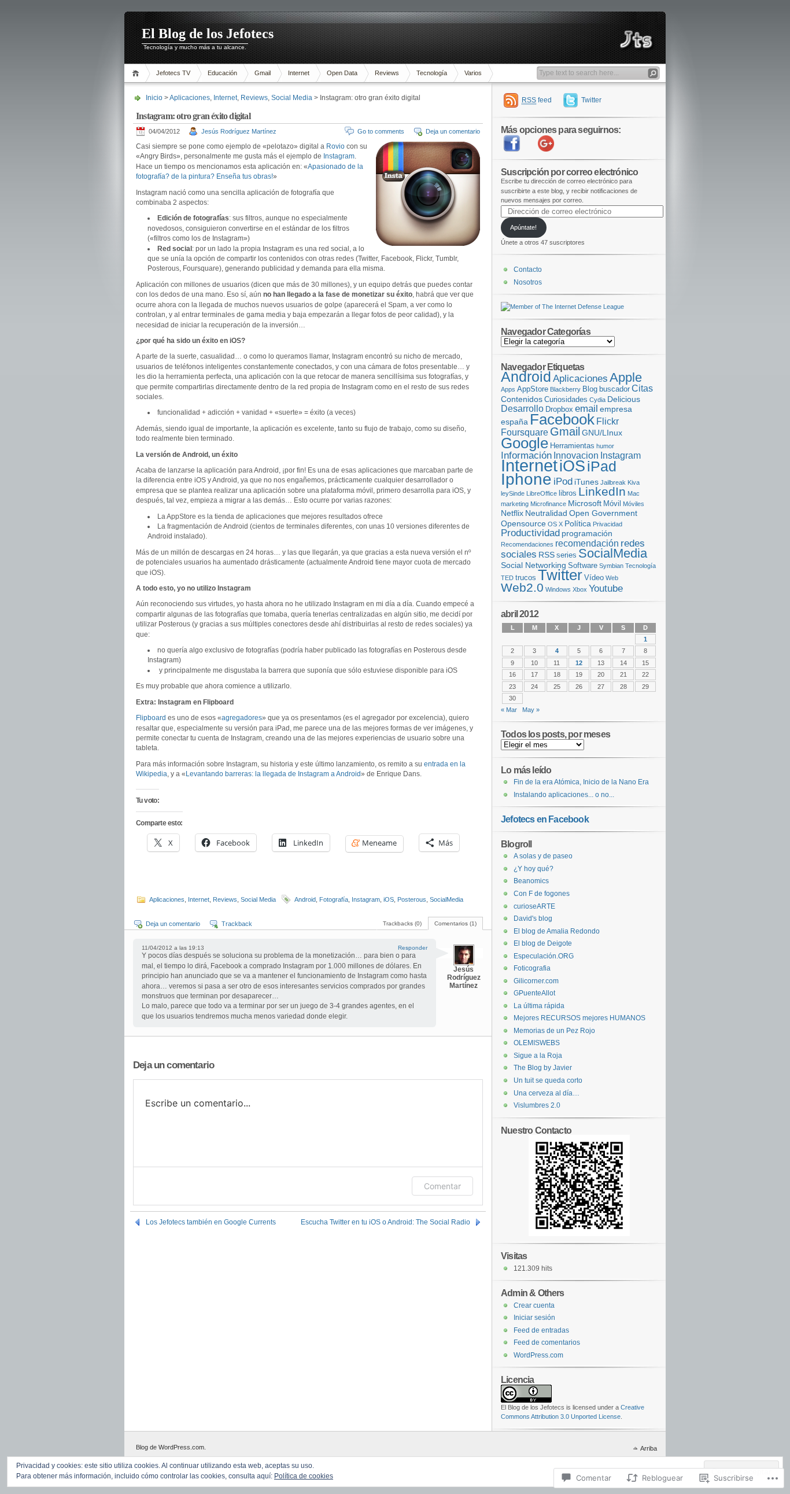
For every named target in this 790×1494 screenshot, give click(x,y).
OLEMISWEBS (537, 1043)
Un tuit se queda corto (548, 1080)
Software (582, 565)
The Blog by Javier (543, 1068)
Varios (473, 72)
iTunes (586, 481)
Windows (558, 589)
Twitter (591, 100)
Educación (222, 72)
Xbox (580, 589)
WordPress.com (538, 1355)
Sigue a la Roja (538, 1056)
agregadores (242, 718)
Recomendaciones (527, 544)
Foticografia (532, 968)
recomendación (587, 543)
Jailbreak (613, 482)
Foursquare (524, 432)
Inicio (154, 98)
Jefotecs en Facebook (545, 819)
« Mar (509, 709)
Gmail (262, 72)
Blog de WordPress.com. (171, 1447)
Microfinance (548, 503)
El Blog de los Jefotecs (208, 33)
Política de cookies (303, 1476)
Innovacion (576, 455)
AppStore (532, 389)
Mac (633, 493)
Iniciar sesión (534, 1318)
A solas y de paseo (543, 856)
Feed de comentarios (547, 1342)
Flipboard (151, 718)
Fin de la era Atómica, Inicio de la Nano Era (581, 782)
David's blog (533, 918)
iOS (388, 899)
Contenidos (521, 399)
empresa (616, 409)
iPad (602, 466)
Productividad (530, 532)
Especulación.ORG (544, 956)
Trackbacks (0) (402, 923)
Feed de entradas (541, 1330)
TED (507, 577)
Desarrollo (522, 409)
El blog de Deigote (543, 943)
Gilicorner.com (536, 981)
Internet (298, 72)
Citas (642, 388)
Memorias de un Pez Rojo (554, 1031)
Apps (508, 389)
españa (514, 421)
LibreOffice (541, 493)
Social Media (291, 98)
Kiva (633, 482)
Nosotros (528, 282)
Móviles (633, 503)
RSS (546, 554)
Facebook (562, 419)
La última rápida (539, 1006)
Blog (589, 389)
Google (524, 443)
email (586, 408)
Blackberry (565, 389)
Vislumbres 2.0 (537, 1105)
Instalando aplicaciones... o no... (564, 795)
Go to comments (380, 131)
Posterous (411, 899)
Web (612, 577)
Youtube (606, 588)
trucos (525, 577)
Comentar (442, 1186)
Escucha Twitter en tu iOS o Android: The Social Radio (385, 1222)
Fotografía (333, 899)
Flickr (607, 421)
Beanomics (531, 881)
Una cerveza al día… (546, 1093)
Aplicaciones (189, 98)
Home (137, 73)
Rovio (335, 146)
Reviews (387, 72)
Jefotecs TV (173, 72)
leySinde (513, 493)
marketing (515, 503)
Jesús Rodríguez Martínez (238, 131)
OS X (555, 524)
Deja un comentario (453, 131)
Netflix (512, 513)
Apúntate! (523, 227)
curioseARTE (534, 906)
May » (531, 709)
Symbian (611, 565)
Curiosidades (566, 399)
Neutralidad (546, 513)
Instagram (339, 156)
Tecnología (431, 72)
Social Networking (533, 565)
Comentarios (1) (455, 923)
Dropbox (559, 409)
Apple (626, 377)
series (566, 555)
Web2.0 (522, 588)
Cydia (597, 399)
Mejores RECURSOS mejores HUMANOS (579, 1018)
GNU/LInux (602, 432)
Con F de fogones (542, 894)
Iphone (526, 479)
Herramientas (572, 445)
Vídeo (594, 577)
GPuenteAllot (534, 993)
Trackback (237, 923)
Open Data (342, 72)
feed (537, 100)
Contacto (528, 269)
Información (526, 455)
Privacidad (607, 524)
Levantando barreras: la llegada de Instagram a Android (273, 774)
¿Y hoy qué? (533, 869)
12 (578, 662)
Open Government (603, 513)
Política (577, 523)
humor (605, 445)
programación (587, 533)
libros (568, 493)
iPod (563, 481)
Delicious (623, 399)
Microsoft (584, 503)
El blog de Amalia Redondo (557, 931)
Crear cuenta (534, 1305)
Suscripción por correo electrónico (569, 172)
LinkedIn (602, 491)
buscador (614, 389)
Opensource (523, 523)
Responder (412, 948)
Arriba (648, 1448)
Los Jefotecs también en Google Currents (211, 1222)
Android (305, 899)
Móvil (612, 503)
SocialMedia (446, 899)
